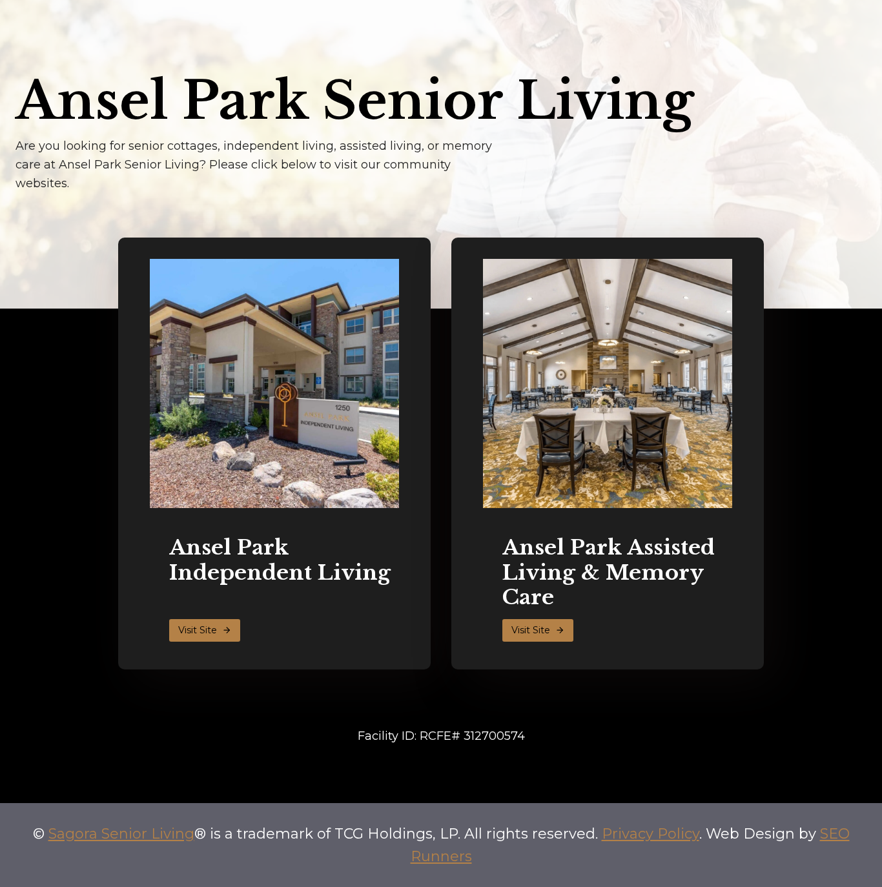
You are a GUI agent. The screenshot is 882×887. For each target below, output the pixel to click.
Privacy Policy (650, 833)
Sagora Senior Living (121, 833)
